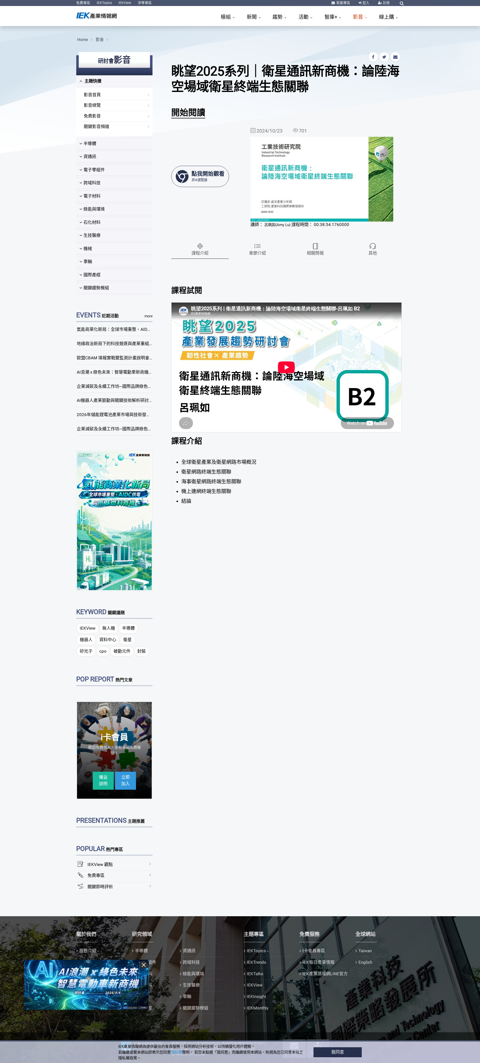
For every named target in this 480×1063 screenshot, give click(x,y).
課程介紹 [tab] (200, 253)
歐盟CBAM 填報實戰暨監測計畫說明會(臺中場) (121, 357)
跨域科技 (92, 182)
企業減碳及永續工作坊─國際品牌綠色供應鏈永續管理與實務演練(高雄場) (145, 428)
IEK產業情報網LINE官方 (325, 973)
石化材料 (92, 222)
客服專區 (343, 3)
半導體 (90, 143)
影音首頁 (92, 94)
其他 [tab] (372, 253)
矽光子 (86, 651)
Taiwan (365, 950)
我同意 (337, 1051)
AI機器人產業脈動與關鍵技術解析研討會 (115, 400)
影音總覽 (92, 105)
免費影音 (92, 116)
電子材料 (92, 196)
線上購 (387, 17)
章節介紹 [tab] (257, 253)
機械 (88, 248)
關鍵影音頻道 (96, 126)
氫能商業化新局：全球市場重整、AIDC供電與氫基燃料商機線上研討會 (143, 329)
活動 (304, 17)
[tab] (114, 81)
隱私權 (176, 1052)
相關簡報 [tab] (315, 253)
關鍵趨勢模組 (96, 287)
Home (82, 39)
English (365, 962)
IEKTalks (255, 973)
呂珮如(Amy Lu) (277, 225)
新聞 (252, 17)
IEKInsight (256, 996)
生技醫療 (92, 235)
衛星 (127, 639)
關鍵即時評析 (100, 886)
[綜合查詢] (402, 3)
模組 (226, 17)
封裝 (141, 651)
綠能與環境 (94, 209)
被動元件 (122, 651)
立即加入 (125, 780)
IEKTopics (104, 3)
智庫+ (331, 17)
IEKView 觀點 (100, 864)
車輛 (88, 261)
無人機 (108, 628)
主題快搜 (93, 81)
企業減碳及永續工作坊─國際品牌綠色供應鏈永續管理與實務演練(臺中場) (145, 386)
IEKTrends (256, 962)
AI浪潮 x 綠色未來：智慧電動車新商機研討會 (119, 372)
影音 (358, 17)
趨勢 (278, 17)
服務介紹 (87, 950)
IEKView (124, 3)
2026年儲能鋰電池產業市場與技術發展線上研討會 (124, 414)
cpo (102, 651)
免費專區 (83, 3)
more (148, 316)
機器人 (86, 639)
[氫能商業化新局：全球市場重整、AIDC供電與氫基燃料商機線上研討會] (114, 520)
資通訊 (90, 156)
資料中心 (107, 639)
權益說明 (103, 780)
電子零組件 (94, 169)
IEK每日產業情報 (318, 962)
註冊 (386, 3)
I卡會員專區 (313, 950)
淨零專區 (145, 3)
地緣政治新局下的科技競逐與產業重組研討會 (119, 343)
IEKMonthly (257, 1007)
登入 (366, 3)
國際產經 (92, 274)
